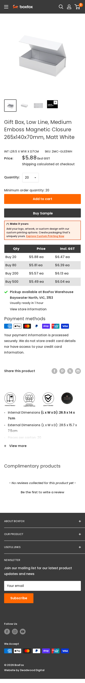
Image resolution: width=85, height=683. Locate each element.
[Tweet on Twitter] (70, 371)
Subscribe (18, 598)
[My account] (69, 7)
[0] (77, 6)
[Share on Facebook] (54, 371)
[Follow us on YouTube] (23, 631)
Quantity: (12, 177)
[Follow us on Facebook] (7, 631)
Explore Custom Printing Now (45, 236)
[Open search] (61, 7)
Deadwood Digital (32, 670)
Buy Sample (42, 213)
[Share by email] (78, 371)
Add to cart (42, 199)
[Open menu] (6, 6)
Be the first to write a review (42, 492)
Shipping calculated (38, 164)
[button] (42, 491)
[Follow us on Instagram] (15, 631)
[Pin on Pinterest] (62, 371)
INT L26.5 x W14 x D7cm (21, 151)
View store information (28, 309)
